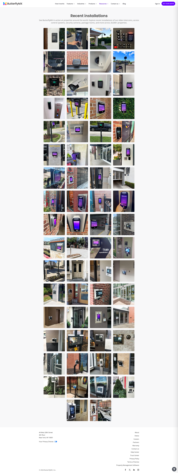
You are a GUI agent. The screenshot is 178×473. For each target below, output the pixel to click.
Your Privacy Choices (46, 442)
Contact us (114, 4)
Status (137, 436)
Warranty (135, 446)
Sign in (157, 4)
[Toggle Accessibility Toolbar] (174, 469)
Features (70, 4)
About (137, 433)
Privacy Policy (134, 459)
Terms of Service (133, 462)
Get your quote (168, 3)
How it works (59, 4)
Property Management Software (127, 465)
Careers (136, 439)
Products (92, 4)
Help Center (135, 452)
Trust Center (134, 455)
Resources (103, 4)
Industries (80, 4)
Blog (124, 4)
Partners (136, 442)
